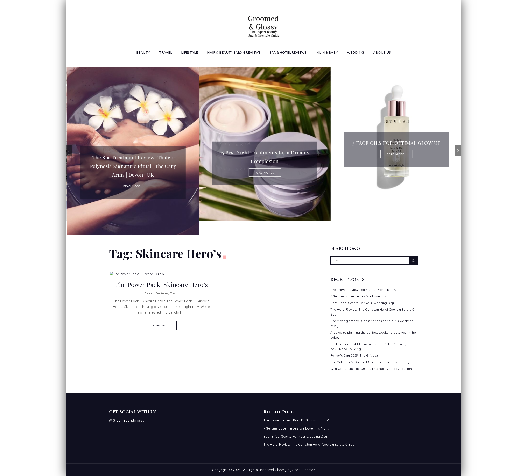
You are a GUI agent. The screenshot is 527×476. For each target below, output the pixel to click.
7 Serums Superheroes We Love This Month (363, 296)
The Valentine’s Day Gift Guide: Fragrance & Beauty (369, 362)
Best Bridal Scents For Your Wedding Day (362, 303)
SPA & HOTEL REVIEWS (288, 52)
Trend (174, 293)
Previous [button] (69, 150)
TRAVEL (165, 52)
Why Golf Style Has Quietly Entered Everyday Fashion (371, 369)
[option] (132, 151)
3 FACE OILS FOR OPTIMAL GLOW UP (395, 142)
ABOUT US (382, 52)
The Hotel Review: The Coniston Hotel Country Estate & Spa (309, 444)
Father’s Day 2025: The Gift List (354, 356)
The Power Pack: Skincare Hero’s (161, 285)
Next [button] (458, 150)
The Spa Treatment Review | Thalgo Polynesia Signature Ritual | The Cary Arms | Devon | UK (132, 166)
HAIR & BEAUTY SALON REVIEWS (234, 52)
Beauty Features (156, 293)
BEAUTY (143, 52)
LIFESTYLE (189, 52)
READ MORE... (132, 186)
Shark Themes (303, 470)
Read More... (161, 325)
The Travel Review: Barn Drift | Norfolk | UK (363, 290)
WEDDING (355, 52)
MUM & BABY (327, 52)
